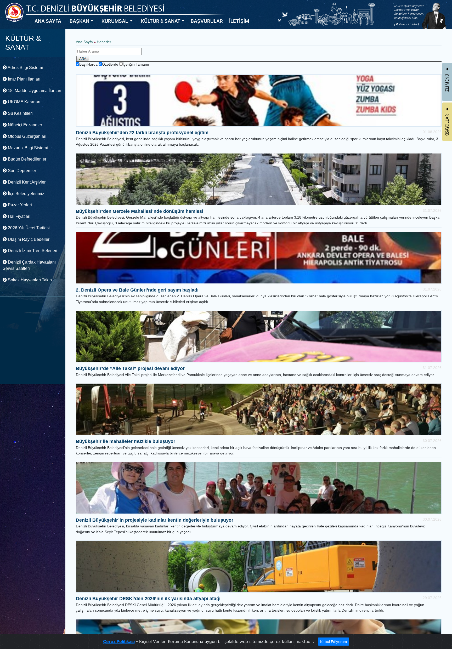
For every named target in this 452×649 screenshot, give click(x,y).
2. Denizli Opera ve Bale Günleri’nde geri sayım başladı (137, 290)
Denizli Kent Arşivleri (27, 182)
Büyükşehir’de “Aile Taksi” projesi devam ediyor (130, 368)
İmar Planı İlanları (23, 79)
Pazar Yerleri (19, 205)
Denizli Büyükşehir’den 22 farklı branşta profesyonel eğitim (142, 132)
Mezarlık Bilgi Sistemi (27, 148)
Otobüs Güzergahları (26, 136)
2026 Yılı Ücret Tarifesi (28, 228)
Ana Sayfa (84, 42)
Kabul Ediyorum (333, 641)
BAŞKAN (79, 21)
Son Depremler (21, 170)
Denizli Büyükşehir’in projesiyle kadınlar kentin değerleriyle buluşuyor (154, 520)
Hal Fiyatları (18, 216)
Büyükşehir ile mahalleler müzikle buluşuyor (125, 441)
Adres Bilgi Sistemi (25, 67)
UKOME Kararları (23, 102)
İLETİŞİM (239, 21)
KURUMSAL (115, 21)
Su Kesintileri (20, 113)
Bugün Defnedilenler (26, 159)
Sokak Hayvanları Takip (29, 280)
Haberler (104, 42)
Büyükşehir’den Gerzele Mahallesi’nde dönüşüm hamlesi (139, 211)
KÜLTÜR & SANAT (160, 21)
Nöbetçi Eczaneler (24, 125)
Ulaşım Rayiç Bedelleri (28, 239)
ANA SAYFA (48, 21)
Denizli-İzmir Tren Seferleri (32, 250)
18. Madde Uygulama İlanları (34, 90)
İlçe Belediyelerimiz (25, 193)
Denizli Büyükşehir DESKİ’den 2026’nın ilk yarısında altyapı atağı (148, 598)
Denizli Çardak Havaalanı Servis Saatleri (29, 265)
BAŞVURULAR (207, 21)
